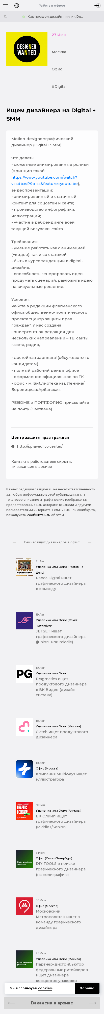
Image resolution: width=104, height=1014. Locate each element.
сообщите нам (38, 515)
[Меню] (5, 5)
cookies (45, 988)
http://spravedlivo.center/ (40, 446)
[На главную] (16, 5)
